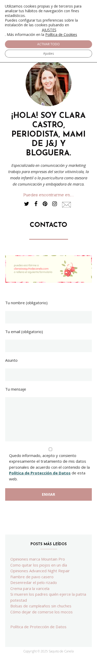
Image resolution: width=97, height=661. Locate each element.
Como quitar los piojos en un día (38, 565)
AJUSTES (49, 30)
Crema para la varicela (29, 588)
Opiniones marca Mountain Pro (37, 559)
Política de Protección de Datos (40, 472)
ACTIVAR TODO (48, 44)
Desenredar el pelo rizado (33, 582)
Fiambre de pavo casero (32, 576)
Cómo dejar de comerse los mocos (41, 611)
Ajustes (48, 53)
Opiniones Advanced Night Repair (40, 570)
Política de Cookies (61, 34)
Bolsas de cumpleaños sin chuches (40, 605)
